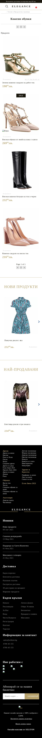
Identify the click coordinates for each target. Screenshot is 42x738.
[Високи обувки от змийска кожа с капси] (21, 114)
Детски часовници (29, 451)
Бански (5, 455)
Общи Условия (27, 607)
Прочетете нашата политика (21, 719)
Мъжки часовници (29, 453)
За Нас (6, 610)
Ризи (5, 476)
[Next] (38, 321)
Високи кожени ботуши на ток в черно (19, 197)
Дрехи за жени (8, 453)
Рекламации (8, 607)
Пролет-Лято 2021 (10, 470)
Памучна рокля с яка (13, 340)
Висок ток (7, 483)
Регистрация (8, 621)
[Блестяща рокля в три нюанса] (21, 399)
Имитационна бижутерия (27, 464)
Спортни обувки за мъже (10, 488)
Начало (6, 603)
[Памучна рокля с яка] (21, 316)
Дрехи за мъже (8, 472)
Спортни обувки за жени (10, 492)
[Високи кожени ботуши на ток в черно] (21, 171)
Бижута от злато (28, 461)
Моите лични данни (23, 724)
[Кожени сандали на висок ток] (21, 228)
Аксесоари (7, 498)
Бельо (5, 461)
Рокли (5, 459)
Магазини (25, 618)
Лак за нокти (27, 477)
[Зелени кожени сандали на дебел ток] (21, 57)
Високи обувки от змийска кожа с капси (20, 140)
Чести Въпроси (9, 618)
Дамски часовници (29, 455)
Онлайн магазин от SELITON (21, 730)
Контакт (6, 625)
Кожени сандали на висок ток (15, 253)
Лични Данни (27, 603)
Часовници (7, 502)
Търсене (6, 629)
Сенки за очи (27, 479)
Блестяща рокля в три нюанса (17, 424)
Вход (5, 614)
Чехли (5, 485)
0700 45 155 (8, 644)
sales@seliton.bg (10, 640)
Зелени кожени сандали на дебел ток (18, 83)
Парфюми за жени (29, 475)
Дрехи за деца (8, 466)
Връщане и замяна (29, 614)
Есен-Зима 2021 (9, 468)
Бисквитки (25, 610)
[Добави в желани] (38, 38)
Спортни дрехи (8, 463)
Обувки (6, 480)
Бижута (25, 459)
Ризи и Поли (8, 457)
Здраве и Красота (26, 471)
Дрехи (5, 451)
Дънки (5, 474)
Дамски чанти (8, 500)
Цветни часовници (29, 457)
